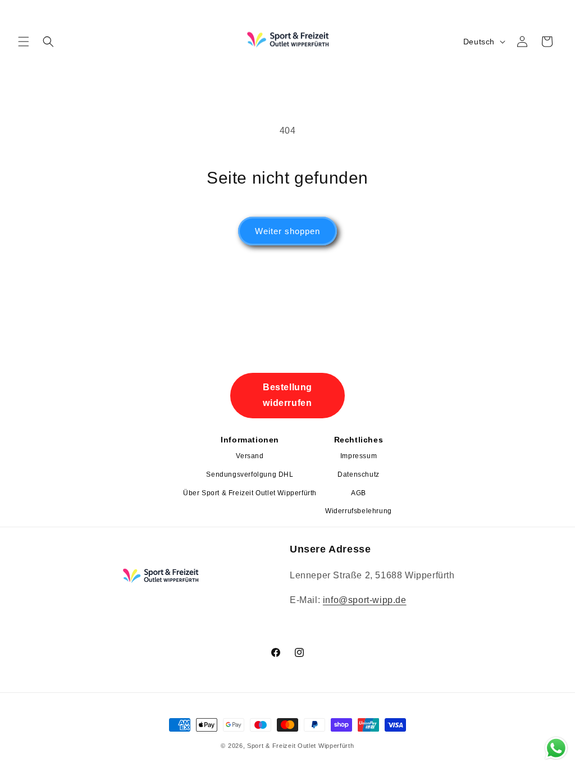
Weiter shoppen (287, 231)
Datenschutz (358, 474)
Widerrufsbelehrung (358, 511)
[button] (23, 41)
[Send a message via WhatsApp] (556, 748)
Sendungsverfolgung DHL (249, 474)
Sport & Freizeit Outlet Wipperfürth (300, 745)
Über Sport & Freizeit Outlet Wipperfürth (250, 493)
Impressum (358, 456)
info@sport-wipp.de (365, 600)
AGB (358, 493)
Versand (249, 456)
